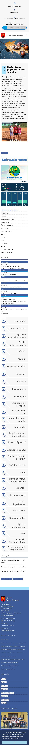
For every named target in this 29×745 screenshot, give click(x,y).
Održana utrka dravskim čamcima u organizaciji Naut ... (14, 643)
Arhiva (3, 246)
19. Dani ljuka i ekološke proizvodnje (9, 662)
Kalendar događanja (7, 692)
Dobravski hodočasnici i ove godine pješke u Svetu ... (13, 659)
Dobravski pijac (5, 243)
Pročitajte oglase (6, 579)
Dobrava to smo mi (7, 249)
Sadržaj (23, 27)
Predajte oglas (17, 579)
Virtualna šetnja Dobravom (9, 210)
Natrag (4, 152)
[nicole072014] (14, 122)
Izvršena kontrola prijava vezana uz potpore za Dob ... (13, 649)
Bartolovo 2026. (5, 639)
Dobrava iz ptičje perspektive (7, 669)
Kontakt (3, 703)
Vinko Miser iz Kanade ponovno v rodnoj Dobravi (12, 652)
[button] (10, 738)
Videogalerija (5, 222)
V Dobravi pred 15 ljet (7, 252)
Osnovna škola (5, 228)
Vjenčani (3, 234)
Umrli (2, 240)
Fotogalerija (4, 213)
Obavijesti (4, 689)
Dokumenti (4, 696)
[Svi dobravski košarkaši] (14, 720)
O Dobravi (4, 686)
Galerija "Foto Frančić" (7, 219)
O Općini (4, 682)
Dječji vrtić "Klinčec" (7, 231)
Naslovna (11, 51)
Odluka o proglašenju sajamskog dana (10, 665)
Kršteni (3, 237)
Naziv (5, 27)
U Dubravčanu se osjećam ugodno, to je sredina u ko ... (13, 646)
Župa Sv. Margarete (7, 225)
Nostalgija (4, 216)
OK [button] (14, 742)
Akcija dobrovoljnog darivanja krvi (9, 656)
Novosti (3, 679)
